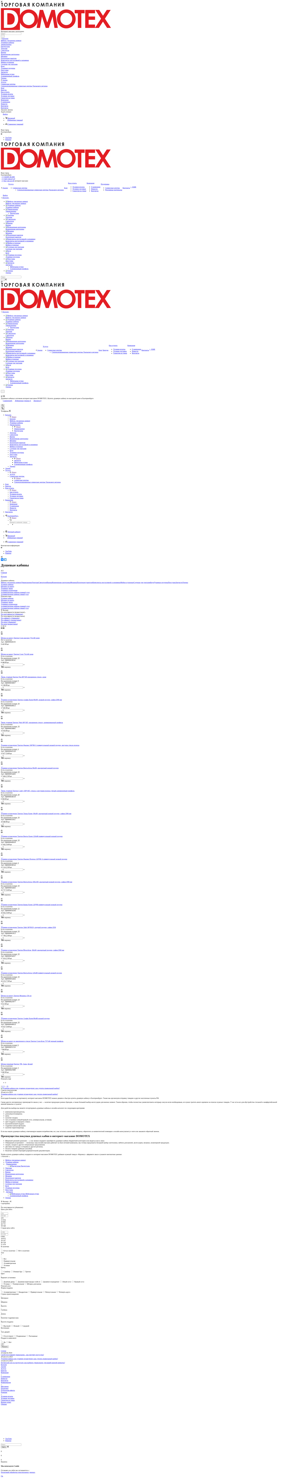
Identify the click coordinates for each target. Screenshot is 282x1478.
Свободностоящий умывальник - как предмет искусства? (22, 1355)
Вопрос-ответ (6, 1402)
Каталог (13, 419)
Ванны (49, 582)
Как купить (14, 492)
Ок (2, 1476)
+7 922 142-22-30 (7, 181)
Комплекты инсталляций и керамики (107, 582)
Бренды (4, 1371)
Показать (5, 1347)
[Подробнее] (1, 1096)
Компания (13, 504)
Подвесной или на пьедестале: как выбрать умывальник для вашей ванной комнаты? (33, 1363)
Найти (4, 1447)
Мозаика (73, 582)
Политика (4, 1388)
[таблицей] (5, 626)
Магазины (5, 1386)
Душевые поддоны (161, 582)
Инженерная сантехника (61, 582)
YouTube (8, 138)
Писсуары (172, 582)
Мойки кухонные (127, 582)
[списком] (3, 626)
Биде (152, 582)
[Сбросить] (2, 1344)
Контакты (4, 1380)
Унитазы (35, 582)
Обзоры (4, 1404)
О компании (5, 1376)
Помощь (4, 1392)
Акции (3, 1367)
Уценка (185, 582)
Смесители (42, 582)
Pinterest (8, 140)
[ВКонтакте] (2, 559)
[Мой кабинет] (2, 394)
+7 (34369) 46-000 (8, 177)
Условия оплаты (7, 1396)
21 (7, 1086)
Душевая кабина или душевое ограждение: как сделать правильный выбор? (29, 1094)
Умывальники (19, 429)
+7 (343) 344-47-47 (8, 179)
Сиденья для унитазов (142, 582)
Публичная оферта (8, 1390)
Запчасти (17, 460)
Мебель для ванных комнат (11, 582)
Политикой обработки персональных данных (18, 1472)
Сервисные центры (21, 480)
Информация (6, 1382)
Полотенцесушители (85, 582)
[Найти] (3, 36)
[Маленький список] (1, 628)
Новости (4, 1378)
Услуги (12, 474)
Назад (14, 417)
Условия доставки (7, 1398)
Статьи (3, 1351)
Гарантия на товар (8, 1400)
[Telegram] (5, 559)
